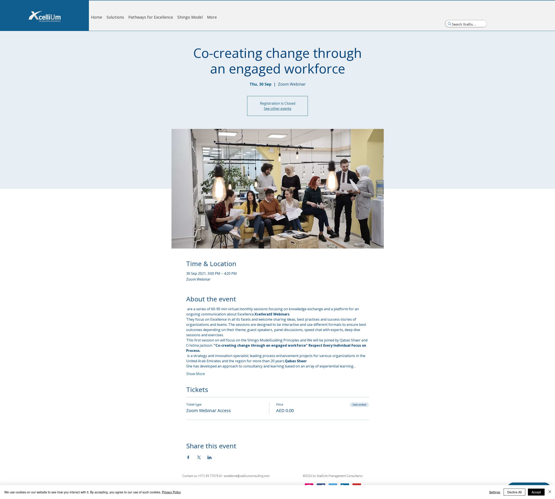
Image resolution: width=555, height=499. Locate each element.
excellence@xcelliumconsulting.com (246, 476)
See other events (277, 108)
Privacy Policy (171, 492)
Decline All (514, 492)
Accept (536, 492)
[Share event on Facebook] (188, 457)
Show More (195, 373)
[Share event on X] (199, 457)
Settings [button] (494, 492)
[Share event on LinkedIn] (209, 457)
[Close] (549, 492)
